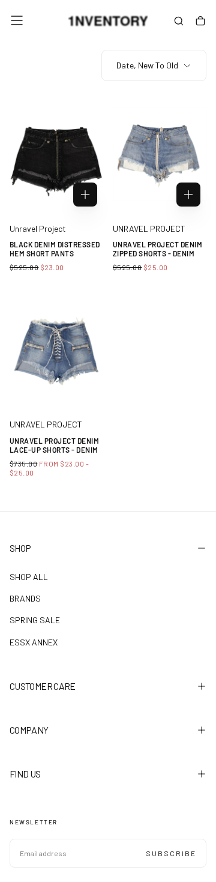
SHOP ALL (29, 577)
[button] (17, 20)
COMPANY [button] (29, 730)
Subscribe (171, 853)
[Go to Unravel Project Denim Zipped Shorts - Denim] (159, 154)
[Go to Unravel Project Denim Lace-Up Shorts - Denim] (56, 349)
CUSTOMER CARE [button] (43, 686)
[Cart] (200, 21)
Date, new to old (147, 65)
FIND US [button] (25, 773)
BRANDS (25, 598)
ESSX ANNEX (34, 642)
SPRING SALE (35, 620)
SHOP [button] (20, 548)
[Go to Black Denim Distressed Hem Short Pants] (56, 154)
